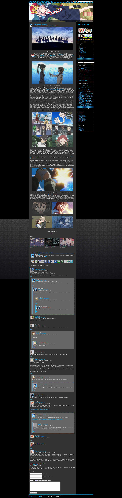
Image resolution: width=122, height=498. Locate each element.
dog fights (36, 252)
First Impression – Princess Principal (85, 79)
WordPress (43, 495)
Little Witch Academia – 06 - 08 (36, 246)
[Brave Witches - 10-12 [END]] (52, 242)
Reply (31, 276)
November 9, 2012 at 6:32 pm (41, 333)
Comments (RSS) (38, 496)
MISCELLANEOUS (82, 52)
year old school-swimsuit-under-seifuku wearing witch (54, 89)
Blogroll (34, 1)
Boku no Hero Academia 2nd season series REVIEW (86, 94)
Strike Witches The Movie (40, 24)
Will (62, 495)
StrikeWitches (50, 252)
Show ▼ (52, 233)
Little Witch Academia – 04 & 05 (66, 246)
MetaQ (51, 1)
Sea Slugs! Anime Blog (82, 116)
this (37, 429)
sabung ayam (81, 90)
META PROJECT (83, 51)
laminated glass (81, 86)
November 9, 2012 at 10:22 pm (45, 307)
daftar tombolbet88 (82, 100)
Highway (36, 450)
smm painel (81, 98)
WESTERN (82, 57)
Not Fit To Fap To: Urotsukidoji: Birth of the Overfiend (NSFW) (85, 87)
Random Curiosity (82, 115)
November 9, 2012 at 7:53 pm (42, 289)
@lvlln (46, 256)
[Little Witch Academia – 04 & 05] (67, 242)
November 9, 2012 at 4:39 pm (40, 317)
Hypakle (80, 93)
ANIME (42, 25)
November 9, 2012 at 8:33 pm (40, 359)
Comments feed (81, 129)
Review (46, 252)
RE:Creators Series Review (83, 69)
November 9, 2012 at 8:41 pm (44, 298)
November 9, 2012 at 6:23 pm (41, 280)
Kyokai (53, 495)
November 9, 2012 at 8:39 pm (42, 342)
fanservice (40, 252)
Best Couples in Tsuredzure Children (85, 70)
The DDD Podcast (82, 118)
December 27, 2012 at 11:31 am (40, 451)
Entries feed (81, 128)
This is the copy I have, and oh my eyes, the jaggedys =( (40, 409)
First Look (45, 25)
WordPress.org (81, 130)
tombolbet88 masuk (82, 95)
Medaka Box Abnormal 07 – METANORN (37, 463)
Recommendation (50, 25)
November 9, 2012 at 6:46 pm (40, 351)
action (33, 252)
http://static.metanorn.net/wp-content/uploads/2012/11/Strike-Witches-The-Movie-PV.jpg (47, 419)
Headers (38, 1)
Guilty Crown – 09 (88, 103)
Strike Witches (56, 25)
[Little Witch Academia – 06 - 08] (37, 242)
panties (43, 252)
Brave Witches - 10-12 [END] (51, 246)
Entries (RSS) (31, 496)
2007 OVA (42, 55)
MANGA (81, 50)
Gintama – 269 (85, 85)
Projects (43, 1)
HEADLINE (81, 49)
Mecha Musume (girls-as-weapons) (52, 194)
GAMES (81, 48)
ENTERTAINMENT (83, 47)
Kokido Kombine (81, 110)
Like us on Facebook (83, 24)
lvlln (35, 25)
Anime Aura (81, 117)
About (30, 1)
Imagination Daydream (82, 119)
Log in (80, 127)
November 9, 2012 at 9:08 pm (40, 402)
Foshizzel (36, 316)
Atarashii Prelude (82, 121)
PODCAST (82, 56)
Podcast (47, 1)
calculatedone (81, 103)
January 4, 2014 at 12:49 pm (34, 464)
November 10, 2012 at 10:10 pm (40, 436)
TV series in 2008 (52, 55)
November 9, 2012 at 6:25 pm (40, 325)
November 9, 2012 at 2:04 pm (40, 269)
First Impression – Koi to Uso (83, 80)
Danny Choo (81, 113)
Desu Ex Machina (82, 120)
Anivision (80, 114)
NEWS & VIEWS (82, 55)
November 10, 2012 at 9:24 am (42, 424)
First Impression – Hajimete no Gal (84, 78)
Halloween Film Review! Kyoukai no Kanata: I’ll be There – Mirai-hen (86, 91)
